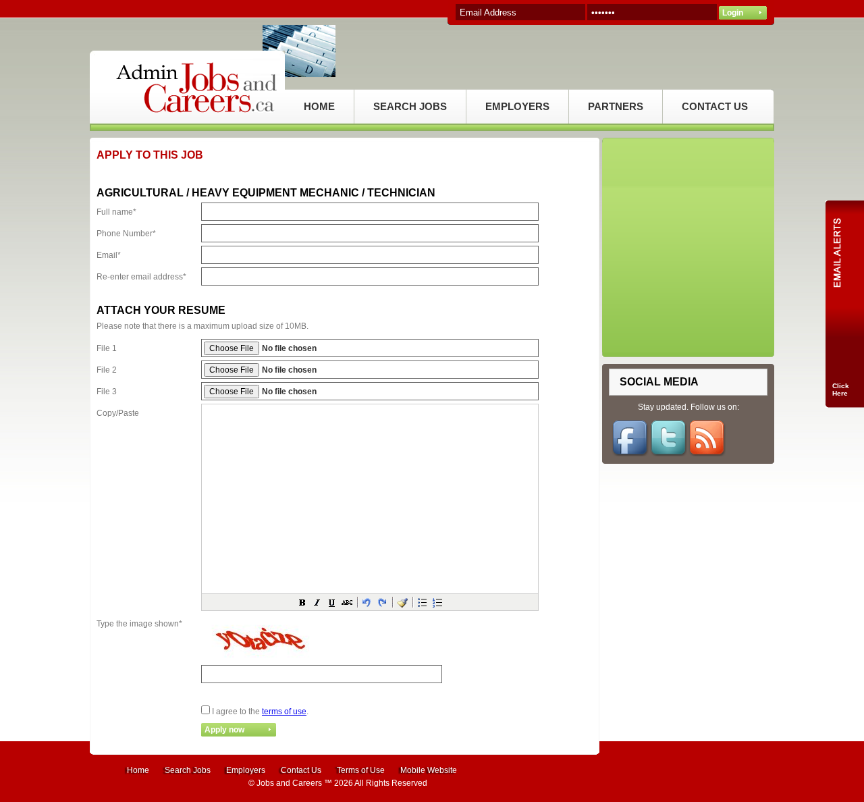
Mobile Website (428, 770)
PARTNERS (615, 106)
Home (138, 770)
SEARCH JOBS (410, 106)
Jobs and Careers (289, 783)
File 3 (107, 391)
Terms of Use (361, 770)
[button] (302, 602)
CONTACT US (715, 106)
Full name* (116, 212)
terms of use (284, 711)
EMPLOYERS (517, 106)
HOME (319, 106)
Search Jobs (188, 770)
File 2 (107, 370)
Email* (109, 255)
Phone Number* (126, 233)
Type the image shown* (139, 624)
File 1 (107, 348)
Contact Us (301, 770)
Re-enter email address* (141, 277)
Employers (245, 770)
